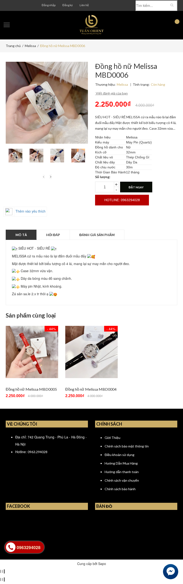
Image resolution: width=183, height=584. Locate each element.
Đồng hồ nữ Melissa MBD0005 (31, 389)
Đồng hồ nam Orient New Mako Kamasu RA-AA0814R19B (69, 570)
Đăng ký (67, 5)
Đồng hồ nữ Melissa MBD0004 (91, 389)
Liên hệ (84, 5)
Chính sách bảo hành (120, 489)
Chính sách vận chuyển (122, 480)
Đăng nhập (49, 5)
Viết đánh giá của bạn (111, 93)
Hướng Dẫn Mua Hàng (121, 463)
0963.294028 (37, 452)
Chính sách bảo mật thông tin (127, 446)
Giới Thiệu (112, 438)
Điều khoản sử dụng (119, 455)
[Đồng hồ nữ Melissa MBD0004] (91, 352)
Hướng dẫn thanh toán (122, 472)
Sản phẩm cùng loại (31, 315)
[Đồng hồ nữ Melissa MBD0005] (32, 352)
